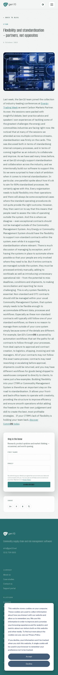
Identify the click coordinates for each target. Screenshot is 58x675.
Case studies (8, 579)
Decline (29, 664)
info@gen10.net (10, 548)
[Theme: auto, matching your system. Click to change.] (42, 4)
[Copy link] (28, 506)
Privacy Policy (34, 635)
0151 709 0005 (9, 552)
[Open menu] (52, 5)
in (10, 506)
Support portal (9, 588)
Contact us (7, 584)
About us (7, 575)
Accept (29, 656)
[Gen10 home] (9, 5)
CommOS (7, 602)
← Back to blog (11, 17)
